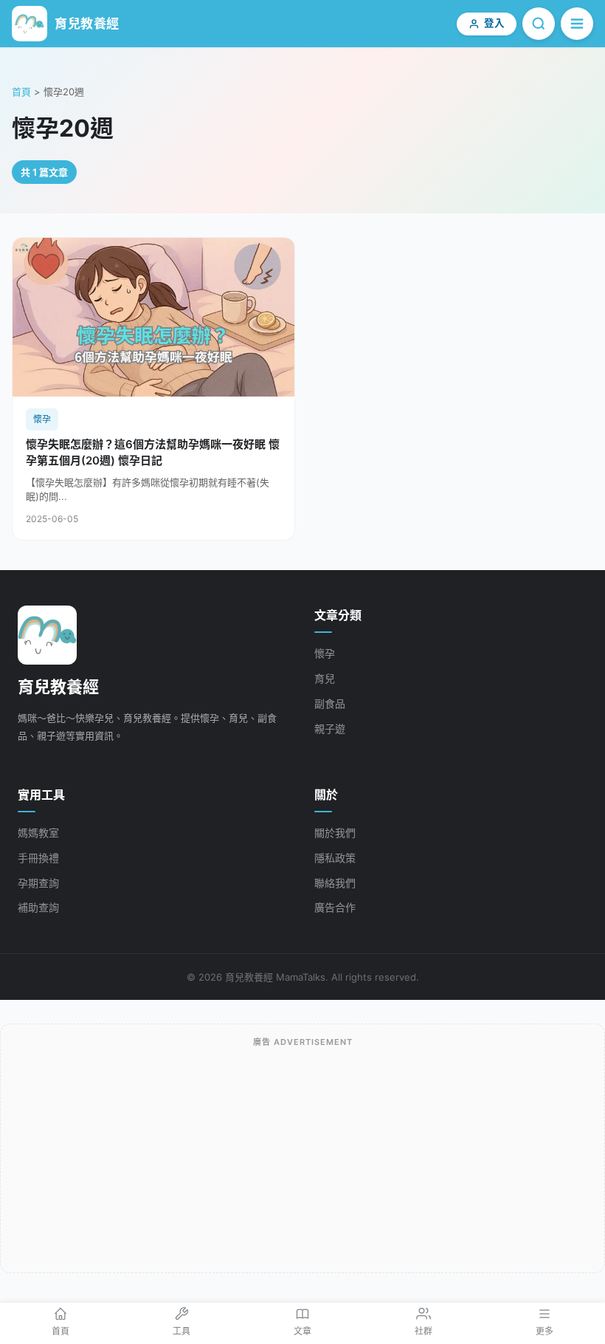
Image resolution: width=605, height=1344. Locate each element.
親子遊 (329, 728)
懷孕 (324, 653)
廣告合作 (335, 907)
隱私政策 (335, 857)
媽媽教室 (38, 832)
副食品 (329, 703)
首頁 (21, 91)
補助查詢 (38, 907)
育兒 (324, 678)
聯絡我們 (335, 883)
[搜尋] (538, 23)
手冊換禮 (38, 857)
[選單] (577, 23)
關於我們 (335, 832)
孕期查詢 (38, 883)
